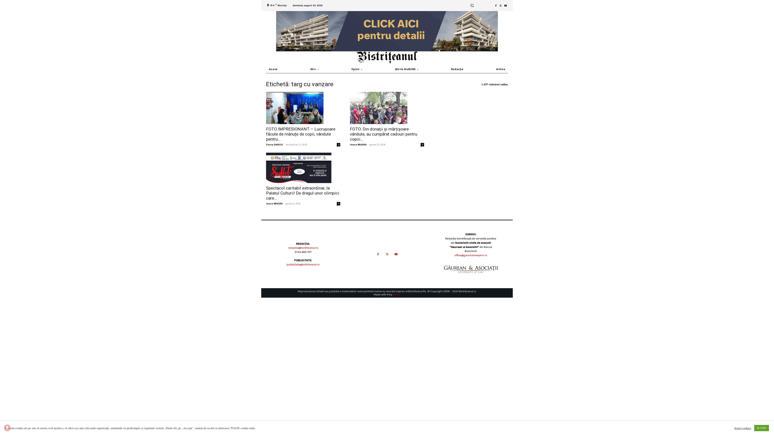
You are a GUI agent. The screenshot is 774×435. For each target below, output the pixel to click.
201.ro (396, 294)
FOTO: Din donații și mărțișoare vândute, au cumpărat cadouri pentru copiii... (383, 134)
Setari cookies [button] (742, 428)
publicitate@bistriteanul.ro (303, 264)
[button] (472, 5)
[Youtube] (505, 5)
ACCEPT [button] (762, 428)
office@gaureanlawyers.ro (471, 255)
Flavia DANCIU (274, 144)
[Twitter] (500, 5)
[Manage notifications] (7, 428)
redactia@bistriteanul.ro (303, 247)
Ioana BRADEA (358, 144)
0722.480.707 (303, 252)
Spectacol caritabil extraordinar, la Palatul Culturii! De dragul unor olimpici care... (302, 193)
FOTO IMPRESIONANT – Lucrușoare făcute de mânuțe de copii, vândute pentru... (300, 134)
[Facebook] (495, 5)
